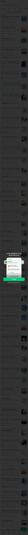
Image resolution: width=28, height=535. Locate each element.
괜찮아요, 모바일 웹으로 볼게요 (14, 282)
